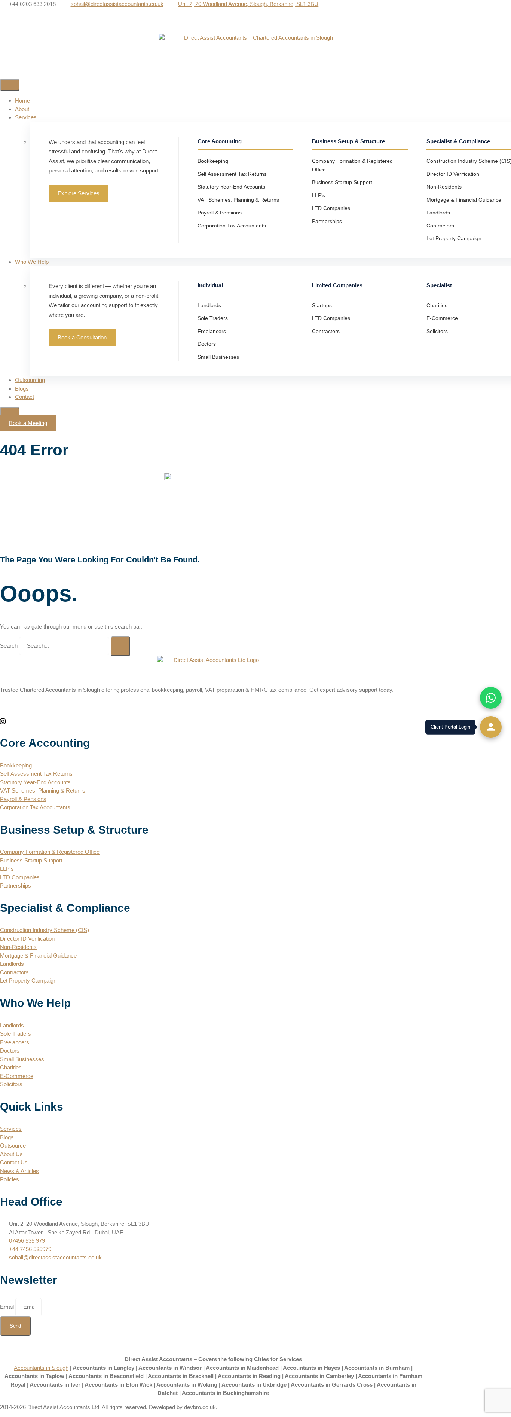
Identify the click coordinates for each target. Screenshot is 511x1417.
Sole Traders (213, 318)
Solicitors (437, 331)
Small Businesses (218, 357)
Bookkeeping (213, 161)
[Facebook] (255, 13)
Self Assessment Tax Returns (232, 174)
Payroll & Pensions (220, 213)
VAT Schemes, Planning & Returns (238, 200)
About (22, 109)
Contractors (440, 226)
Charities (436, 305)
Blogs (22, 388)
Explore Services (79, 193)
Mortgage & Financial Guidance (463, 200)
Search (9, 645)
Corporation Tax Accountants (232, 226)
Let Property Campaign (453, 238)
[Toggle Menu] (9, 85)
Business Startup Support (342, 182)
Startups (322, 305)
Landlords (438, 213)
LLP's (318, 195)
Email (7, 1307)
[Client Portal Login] (491, 727)
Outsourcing (30, 380)
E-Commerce (442, 318)
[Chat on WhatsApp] (491, 698)
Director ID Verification (452, 174)
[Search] (120, 646)
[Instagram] (255, 29)
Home (22, 100)
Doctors (207, 344)
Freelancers (212, 331)
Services (26, 117)
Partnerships (327, 221)
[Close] (9, 413)
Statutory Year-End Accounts (231, 187)
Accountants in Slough (41, 1368)
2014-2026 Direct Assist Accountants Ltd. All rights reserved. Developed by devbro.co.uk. (108, 1407)
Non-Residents (444, 187)
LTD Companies (331, 208)
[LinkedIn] (255, 21)
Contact (24, 397)
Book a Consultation (82, 337)
